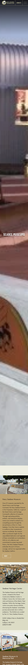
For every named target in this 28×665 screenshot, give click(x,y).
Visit (5, 556)
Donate (19, 3)
